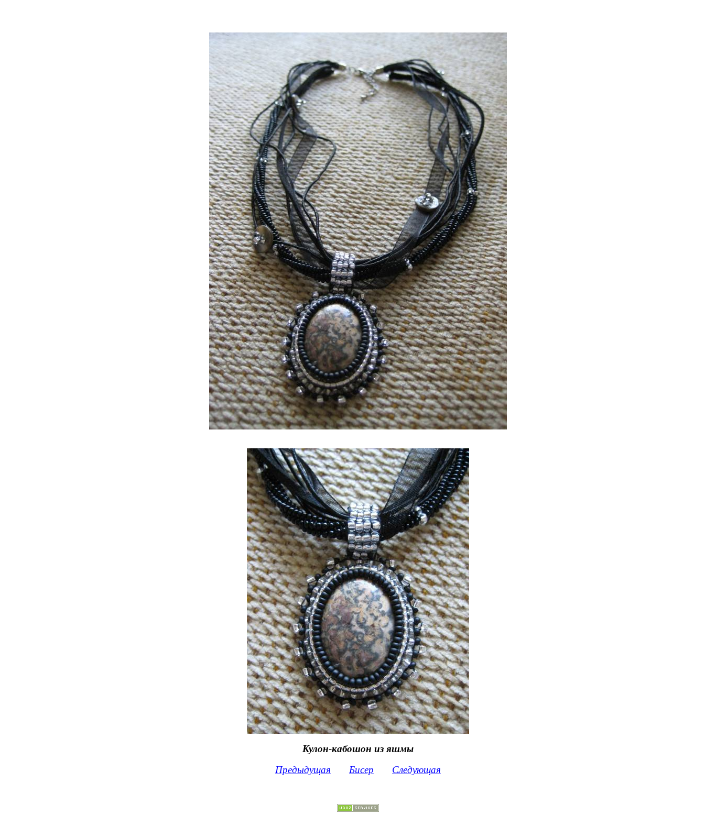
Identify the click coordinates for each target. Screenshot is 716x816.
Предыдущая (303, 769)
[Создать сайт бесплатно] (358, 808)
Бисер (361, 769)
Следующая (416, 769)
